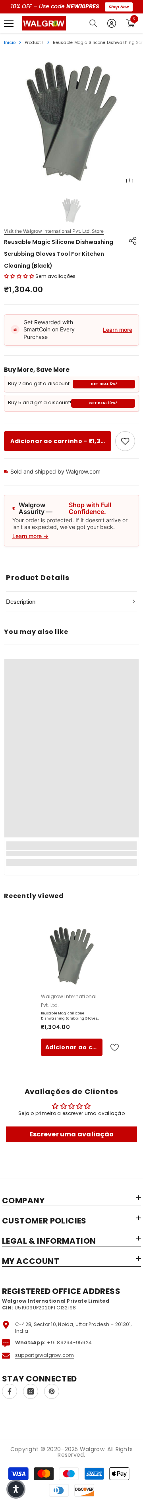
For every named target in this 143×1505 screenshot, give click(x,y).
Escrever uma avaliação (71, 1134)
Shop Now (119, 7)
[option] (71, 121)
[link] (125, 441)
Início (9, 43)
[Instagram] (30, 1391)
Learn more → (30, 536)
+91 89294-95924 (69, 1342)
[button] (19, 276)
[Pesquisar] (93, 23)
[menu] (9, 23)
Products (34, 43)
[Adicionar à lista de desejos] (111, 1047)
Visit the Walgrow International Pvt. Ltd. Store (54, 231)
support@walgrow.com (44, 1355)
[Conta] (111, 23)
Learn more (117, 329)
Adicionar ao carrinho (73, 1047)
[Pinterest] (51, 1391)
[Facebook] (9, 1391)
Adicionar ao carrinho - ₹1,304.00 (60, 441)
